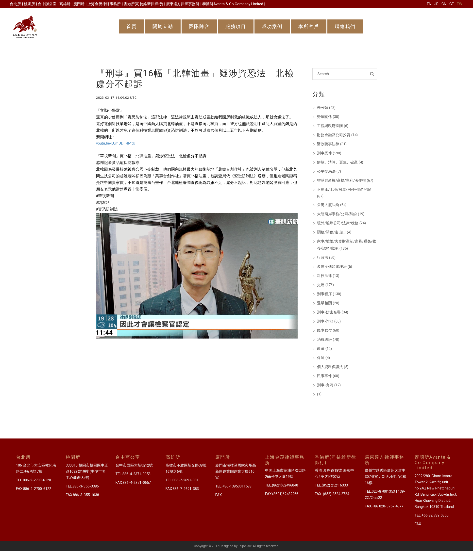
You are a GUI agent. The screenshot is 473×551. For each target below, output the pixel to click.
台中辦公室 (47, 4)
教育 (320, 348)
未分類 (322, 107)
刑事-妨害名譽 (329, 312)
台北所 (15, 4)
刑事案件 (324, 153)
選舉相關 (324, 303)
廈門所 (78, 4)
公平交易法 (326, 171)
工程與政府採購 (330, 126)
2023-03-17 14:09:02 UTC (116, 97)
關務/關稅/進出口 (331, 232)
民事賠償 (324, 330)
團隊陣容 (199, 26)
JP (436, 4)
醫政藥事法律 (328, 144)
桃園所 (29, 4)
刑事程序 (324, 294)
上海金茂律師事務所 (104, 4)
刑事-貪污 (325, 385)
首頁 (131, 26)
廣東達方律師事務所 (182, 4)
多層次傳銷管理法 (332, 266)
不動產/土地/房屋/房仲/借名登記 (344, 189)
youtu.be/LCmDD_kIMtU (115, 144)
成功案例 (272, 26)
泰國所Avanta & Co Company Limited (232, 4)
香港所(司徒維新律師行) (143, 4)
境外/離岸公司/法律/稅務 (337, 223)
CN (443, 4)
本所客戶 (308, 26)
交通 (320, 285)
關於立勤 (162, 26)
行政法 (322, 257)
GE (451, 4)
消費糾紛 (324, 339)
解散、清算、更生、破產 (337, 162)
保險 (320, 358)
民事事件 (324, 376)
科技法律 (324, 276)
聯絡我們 (345, 26)
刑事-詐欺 (325, 321)
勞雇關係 (324, 116)
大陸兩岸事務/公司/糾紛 (337, 214)
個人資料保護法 (330, 367)
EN (429, 4)
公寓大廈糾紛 (328, 205)
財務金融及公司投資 (333, 135)
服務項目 (235, 26)
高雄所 (64, 4)
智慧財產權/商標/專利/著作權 (341, 180)
